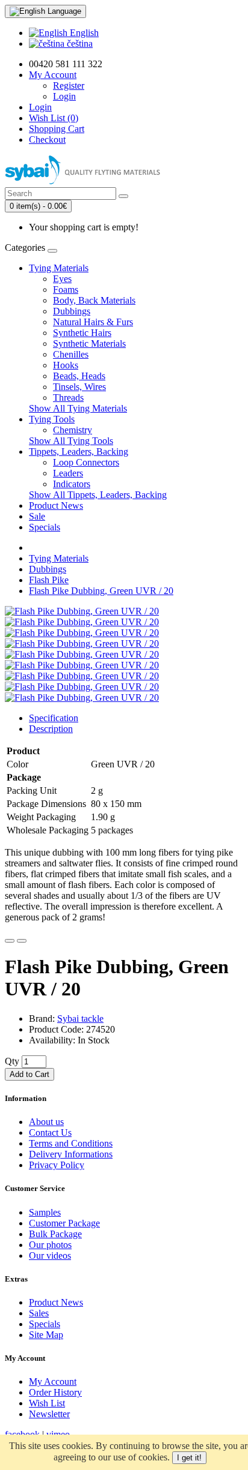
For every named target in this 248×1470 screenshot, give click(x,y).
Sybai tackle (80, 1018)
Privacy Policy (56, 1165)
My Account (52, 1381)
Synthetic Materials (89, 343)
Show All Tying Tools (71, 441)
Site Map (46, 1335)
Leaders (68, 473)
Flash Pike (49, 580)
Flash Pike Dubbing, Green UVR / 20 (101, 591)
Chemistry (72, 430)
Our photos (50, 1245)
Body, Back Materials (94, 300)
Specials (44, 527)
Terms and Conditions (71, 1143)
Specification (53, 718)
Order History (55, 1392)
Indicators (71, 484)
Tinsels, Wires (79, 387)
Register (68, 85)
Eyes (62, 279)
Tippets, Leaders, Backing (78, 451)
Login (64, 96)
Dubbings (71, 311)
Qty (12, 1061)
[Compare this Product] (21, 941)
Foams (65, 289)
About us (46, 1122)
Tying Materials (58, 268)
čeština (78, 43)
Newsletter (49, 1414)
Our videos (50, 1255)
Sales (39, 1313)
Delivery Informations (71, 1154)
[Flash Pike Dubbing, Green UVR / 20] (82, 611)
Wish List (47, 1403)
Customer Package (64, 1223)
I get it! (189, 1457)
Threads (68, 397)
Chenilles (70, 354)
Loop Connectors (86, 462)
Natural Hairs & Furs (93, 322)
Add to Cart (29, 1074)
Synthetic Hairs (82, 333)
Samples (45, 1212)
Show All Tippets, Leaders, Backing (98, 495)
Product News (56, 505)
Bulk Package (55, 1234)
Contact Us (50, 1132)
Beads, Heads (79, 376)
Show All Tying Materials (78, 408)
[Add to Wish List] (9, 941)
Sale (37, 516)
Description (51, 729)
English (83, 33)
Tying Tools (52, 419)
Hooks (65, 365)
